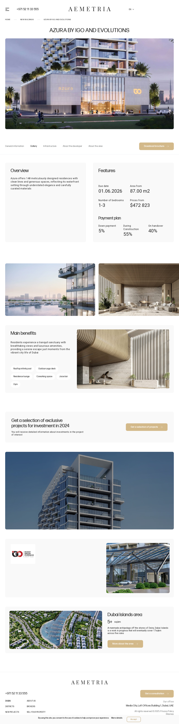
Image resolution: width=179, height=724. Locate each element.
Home (7, 20)
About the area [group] (96, 146)
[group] (50, 289)
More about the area (123, 643)
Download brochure (154, 146)
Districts (9, 706)
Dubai (8, 701)
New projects (12, 712)
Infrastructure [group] (49, 146)
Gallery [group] (33, 146)
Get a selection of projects (144, 427)
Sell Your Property (36, 712)
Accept (133, 719)
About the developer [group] (72, 146)
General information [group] (14, 146)
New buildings (27, 20)
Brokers (31, 706)
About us (31, 701)
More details (117, 718)
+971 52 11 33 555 (28, 9)
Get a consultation (154, 9)
